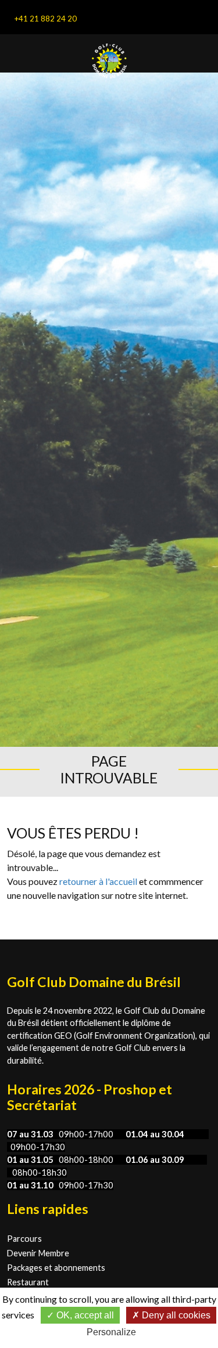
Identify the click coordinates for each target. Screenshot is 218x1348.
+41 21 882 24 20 (45, 18)
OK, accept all (84, 1315)
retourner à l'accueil (98, 881)
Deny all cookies (175, 1315)
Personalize (111, 1332)
